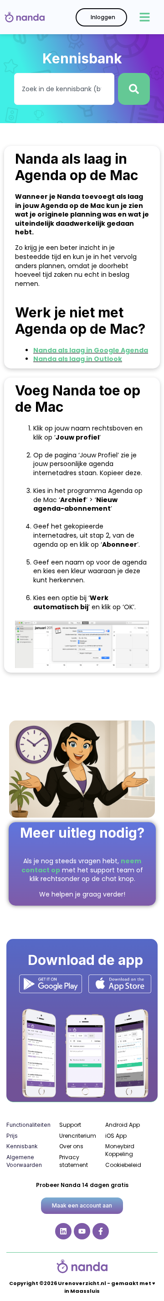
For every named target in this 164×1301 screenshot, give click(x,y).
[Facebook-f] (100, 1231)
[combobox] (64, 89)
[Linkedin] (63, 1231)
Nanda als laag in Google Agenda (90, 350)
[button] (145, 17)
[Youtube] (82, 1231)
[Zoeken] (134, 89)
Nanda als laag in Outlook (77, 358)
